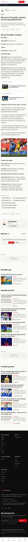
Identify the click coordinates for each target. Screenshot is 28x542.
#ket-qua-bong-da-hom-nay (19, 198)
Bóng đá (2, 14)
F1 (1, 448)
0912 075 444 (6, 501)
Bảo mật (2, 480)
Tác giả (16, 465)
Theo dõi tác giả (13, 225)
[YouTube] (5, 508)
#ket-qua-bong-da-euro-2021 (9, 202)
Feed (16, 459)
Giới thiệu (3, 472)
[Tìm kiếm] (17, 2)
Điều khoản (3, 478)
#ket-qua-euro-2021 (6, 200)
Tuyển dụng (3, 476)
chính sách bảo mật (13, 523)
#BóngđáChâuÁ (16, 324)
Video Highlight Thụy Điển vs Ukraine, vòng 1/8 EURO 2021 (17, 86)
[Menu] (26, 2)
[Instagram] (9, 508)
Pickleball (3, 443)
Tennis (2, 441)
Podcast (2, 459)
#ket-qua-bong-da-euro (19, 200)
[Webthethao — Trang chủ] (5, 2)
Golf (2, 446)
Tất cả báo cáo (17, 437)
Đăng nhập (21, 1)
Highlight (16, 461)
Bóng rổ (2, 439)
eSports (2, 450)
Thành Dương (7, 10)
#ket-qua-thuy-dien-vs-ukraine (9, 205)
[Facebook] (2, 508)
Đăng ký (17, 242)
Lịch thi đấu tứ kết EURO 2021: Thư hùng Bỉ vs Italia (17, 98)
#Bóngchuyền (15, 312)
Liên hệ (2, 474)
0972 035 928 (13, 501)
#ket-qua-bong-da (6, 198)
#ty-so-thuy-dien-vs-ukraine (9, 207)
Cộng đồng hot (17, 463)
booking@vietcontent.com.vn (8, 499)
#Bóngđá (14, 276)
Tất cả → (2, 452)
